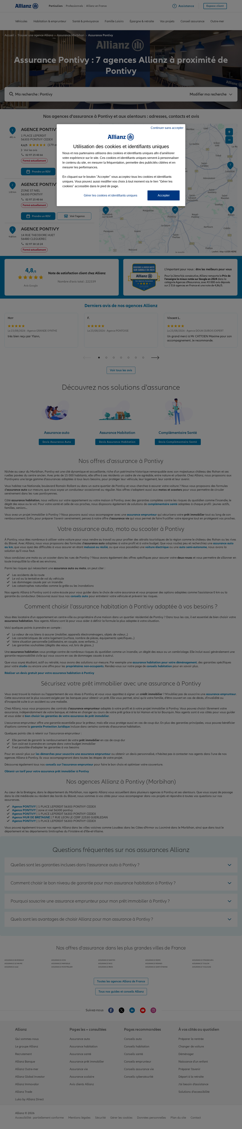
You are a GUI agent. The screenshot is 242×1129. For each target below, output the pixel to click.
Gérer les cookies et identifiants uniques (110, 195)
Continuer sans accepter (167, 127)
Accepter (164, 195)
